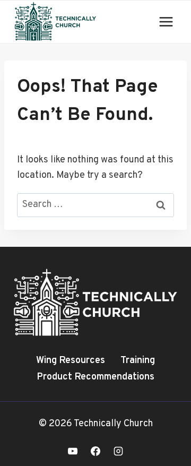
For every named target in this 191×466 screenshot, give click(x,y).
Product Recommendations (95, 377)
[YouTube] (72, 451)
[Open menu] (165, 21)
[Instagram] (118, 451)
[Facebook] (95, 451)
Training (137, 361)
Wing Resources (70, 361)
